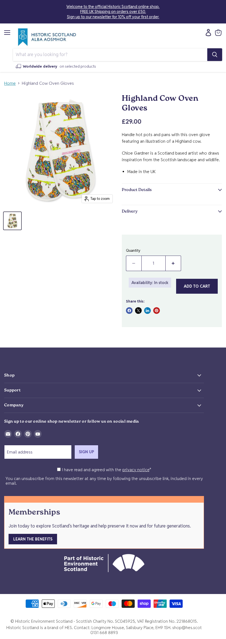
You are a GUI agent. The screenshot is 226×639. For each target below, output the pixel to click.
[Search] (214, 54)
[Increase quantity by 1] (173, 263)
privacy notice (135, 469)
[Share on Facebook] (129, 310)
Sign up (86, 451)
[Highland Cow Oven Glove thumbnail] (12, 221)
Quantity (133, 250)
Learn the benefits (32, 539)
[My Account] (207, 32)
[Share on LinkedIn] (147, 310)
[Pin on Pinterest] (156, 310)
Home (10, 83)
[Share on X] (138, 310)
